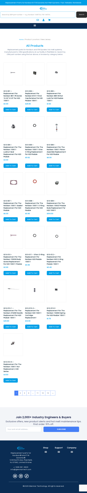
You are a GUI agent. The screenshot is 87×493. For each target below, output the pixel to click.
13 (48, 393)
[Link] (27, 476)
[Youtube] (15, 476)
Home (21, 39)
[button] (35, 25)
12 (43, 393)
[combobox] (37, 15)
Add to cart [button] (11, 110)
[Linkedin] (21, 476)
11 (38, 393)
